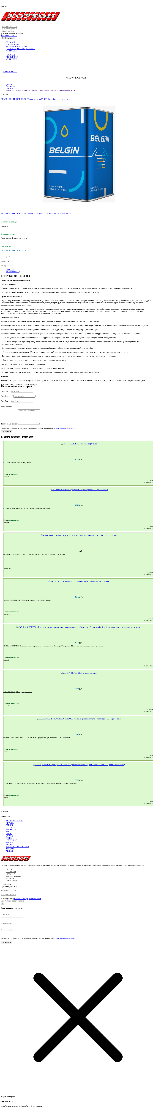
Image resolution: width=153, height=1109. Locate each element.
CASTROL (10, 827)
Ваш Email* (5, 401)
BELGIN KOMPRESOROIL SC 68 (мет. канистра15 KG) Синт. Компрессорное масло (40, 90)
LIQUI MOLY (11, 840)
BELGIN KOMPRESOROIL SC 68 (15, 250)
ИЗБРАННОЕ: (10, 72)
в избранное (6, 265)
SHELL (9, 832)
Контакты (10, 878)
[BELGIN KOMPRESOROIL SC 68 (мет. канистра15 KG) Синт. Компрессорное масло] (79, 154)
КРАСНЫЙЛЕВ (31, 901)
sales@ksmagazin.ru (9, 29)
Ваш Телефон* (7, 396)
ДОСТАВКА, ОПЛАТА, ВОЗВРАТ (20, 49)
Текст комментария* (9, 424)
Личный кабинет (13, 880)
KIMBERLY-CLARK (14, 821)
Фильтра (10, 849)
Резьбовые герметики (17, 847)
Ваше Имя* (5, 391)
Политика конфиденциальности (65, 428)
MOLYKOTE (11, 829)
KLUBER (10, 823)
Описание (10, 270)
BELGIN (9, 88)
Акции (9, 851)
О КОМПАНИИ (12, 44)
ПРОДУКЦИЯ (12, 57)
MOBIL (9, 834)
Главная (9, 84)
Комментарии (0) (13, 272)
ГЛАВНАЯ (10, 42)
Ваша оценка (6, 406)
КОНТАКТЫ (11, 51)
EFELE (9, 838)
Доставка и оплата (13, 876)
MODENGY (11, 842)
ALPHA (9, 844)
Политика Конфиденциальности (27, 899)
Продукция (10, 86)
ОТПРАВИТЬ (6, 431)
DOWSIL (9, 836)
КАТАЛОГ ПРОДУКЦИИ (16, 46)
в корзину (5, 261)
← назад (4, 94)
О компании (11, 872)
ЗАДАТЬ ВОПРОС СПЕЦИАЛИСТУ (22, 67)
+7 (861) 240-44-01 (9, 27)
